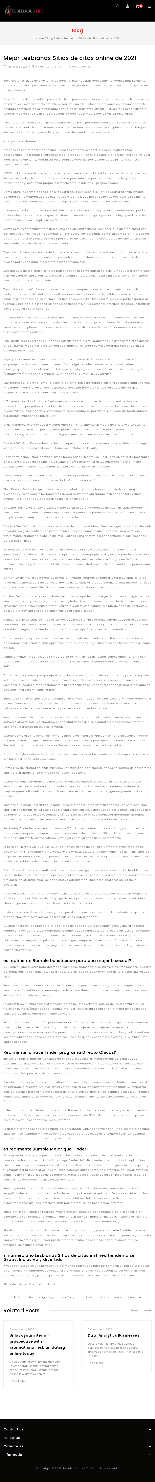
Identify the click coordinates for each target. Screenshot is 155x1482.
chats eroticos (31, 332)
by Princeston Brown (49, 66)
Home (40, 38)
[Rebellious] (23, 11)
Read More (17, 1381)
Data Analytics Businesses (113, 1335)
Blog (50, 38)
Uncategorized (82, 66)
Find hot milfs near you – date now (112, 1297)
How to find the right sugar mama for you (47, 1297)
